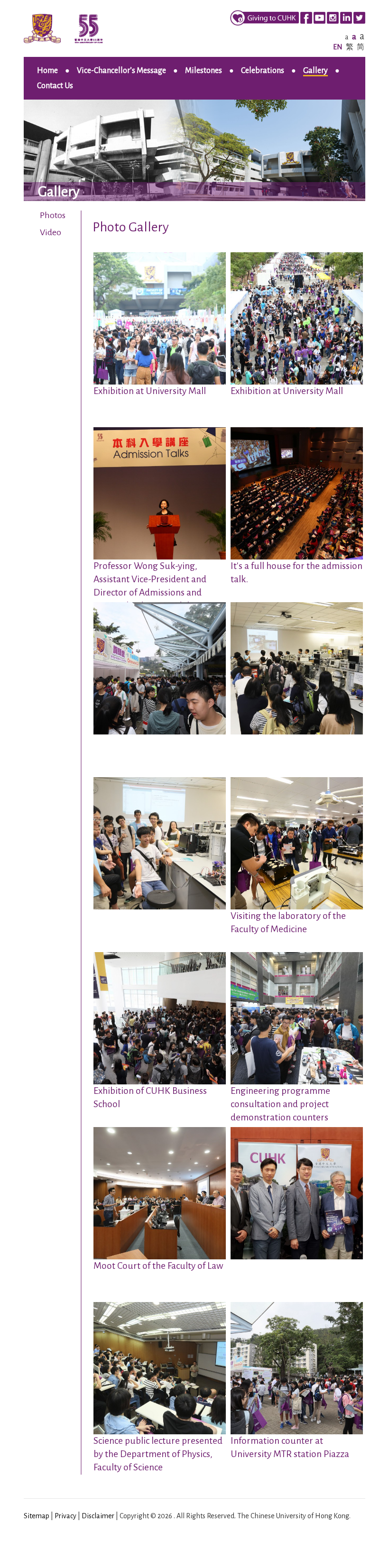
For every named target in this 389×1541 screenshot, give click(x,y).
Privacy (65, 1516)
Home (47, 70)
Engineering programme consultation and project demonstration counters (280, 1104)
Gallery (315, 70)
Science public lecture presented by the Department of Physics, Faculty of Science (157, 1454)
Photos (52, 215)
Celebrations (262, 70)
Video (50, 232)
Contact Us (55, 86)
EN (338, 47)
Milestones (203, 70)
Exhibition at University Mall (149, 391)
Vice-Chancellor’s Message (121, 70)
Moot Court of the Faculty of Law (158, 1266)
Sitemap (36, 1516)
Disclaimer (98, 1516)
